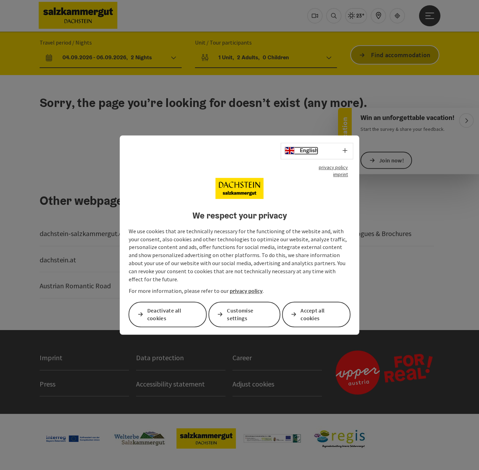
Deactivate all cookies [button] (164, 314)
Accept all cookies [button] (312, 314)
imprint (340, 174)
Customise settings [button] (240, 314)
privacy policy (333, 167)
